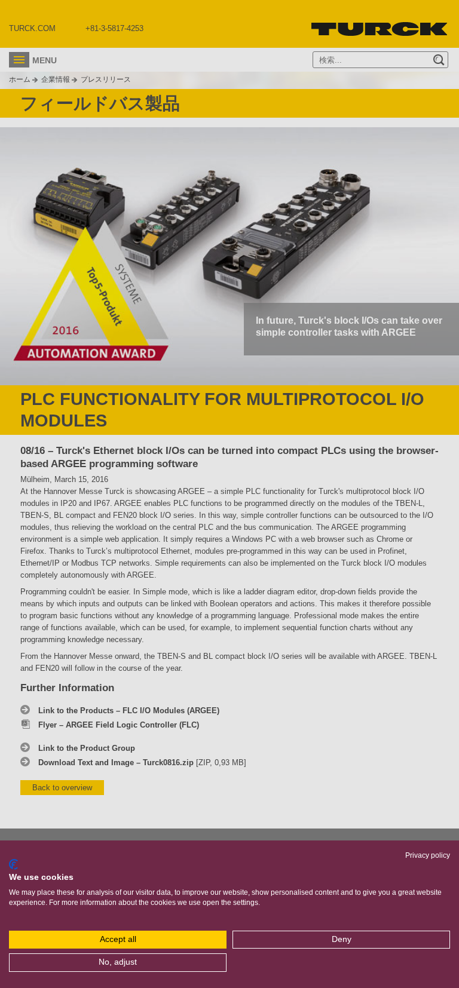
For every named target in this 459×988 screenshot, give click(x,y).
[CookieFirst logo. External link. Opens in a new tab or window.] (13, 864)
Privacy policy (427, 855)
